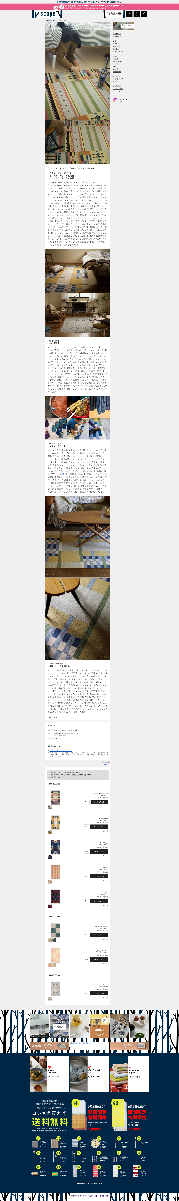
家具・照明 (116, 46)
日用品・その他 (118, 51)
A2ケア (65, 474)
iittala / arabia (117, 61)
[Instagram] (115, 100)
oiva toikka (116, 64)
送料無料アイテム (118, 36)
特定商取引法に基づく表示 (78, 1196)
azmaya (115, 58)
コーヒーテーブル (58, 673)
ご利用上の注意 (92, 1196)
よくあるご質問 (118, 89)
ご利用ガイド (117, 86)
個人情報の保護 (103, 1196)
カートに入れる (99, 802)
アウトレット (117, 34)
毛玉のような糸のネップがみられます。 (61, 751)
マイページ (116, 91)
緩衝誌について (118, 79)
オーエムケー (117, 76)
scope (115, 56)
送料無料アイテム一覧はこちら (89, 1183)
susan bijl (116, 69)
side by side (117, 72)
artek (114, 66)
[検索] (114, 94)
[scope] (47, 14)
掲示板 (115, 81)
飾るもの (116, 49)
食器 (114, 41)
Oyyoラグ (107, 764)
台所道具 (116, 43)
